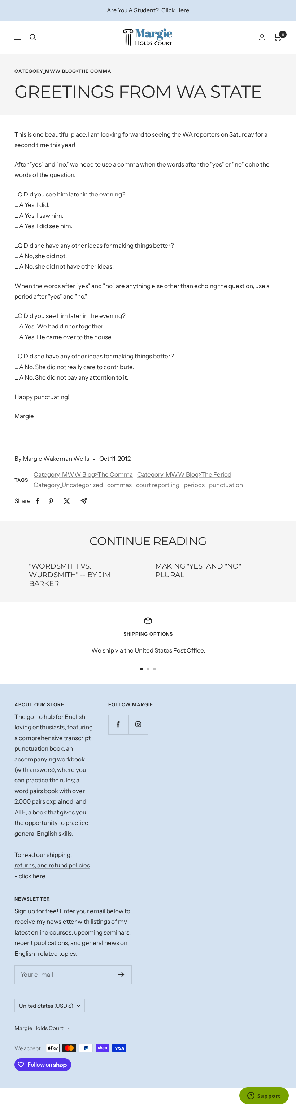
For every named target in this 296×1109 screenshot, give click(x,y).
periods (194, 485)
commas (119, 485)
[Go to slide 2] (148, 669)
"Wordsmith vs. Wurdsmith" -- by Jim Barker (70, 575)
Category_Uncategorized (68, 485)
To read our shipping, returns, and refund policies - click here (52, 865)
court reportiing (157, 485)
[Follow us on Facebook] (118, 724)
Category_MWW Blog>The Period (184, 474)
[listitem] (37, 501)
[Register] (121, 974)
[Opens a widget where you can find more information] (264, 1096)
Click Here (175, 10)
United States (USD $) (46, 1005)
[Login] (262, 37)
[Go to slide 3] (154, 669)
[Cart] (278, 37)
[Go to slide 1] (141, 669)
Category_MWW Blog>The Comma (63, 71)
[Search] (33, 37)
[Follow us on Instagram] (138, 724)
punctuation (226, 485)
